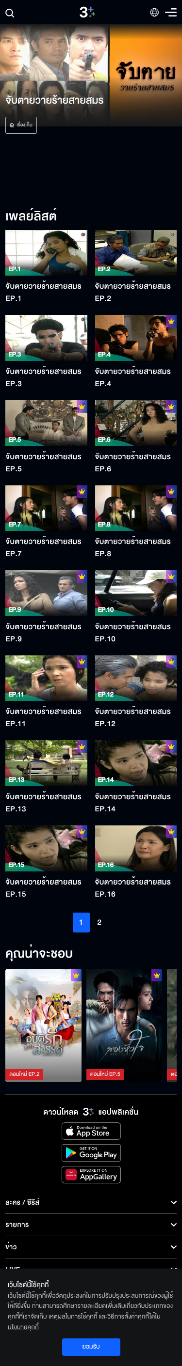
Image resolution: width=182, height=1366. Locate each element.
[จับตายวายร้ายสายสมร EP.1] (46, 253)
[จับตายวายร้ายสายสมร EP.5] (46, 423)
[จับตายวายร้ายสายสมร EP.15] (46, 848)
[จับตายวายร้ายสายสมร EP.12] (136, 678)
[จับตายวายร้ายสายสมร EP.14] (136, 763)
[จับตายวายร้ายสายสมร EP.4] (136, 338)
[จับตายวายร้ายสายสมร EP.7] (46, 508)
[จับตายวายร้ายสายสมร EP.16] (136, 848)
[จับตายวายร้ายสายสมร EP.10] (136, 593)
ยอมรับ (90, 1346)
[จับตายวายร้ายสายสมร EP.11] (46, 678)
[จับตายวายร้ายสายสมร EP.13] (46, 763)
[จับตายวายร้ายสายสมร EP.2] (136, 253)
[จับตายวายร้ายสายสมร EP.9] (46, 593)
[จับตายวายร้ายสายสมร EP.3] (46, 338)
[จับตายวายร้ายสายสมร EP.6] (136, 423)
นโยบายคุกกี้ (23, 1327)
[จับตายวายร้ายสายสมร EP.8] (136, 508)
